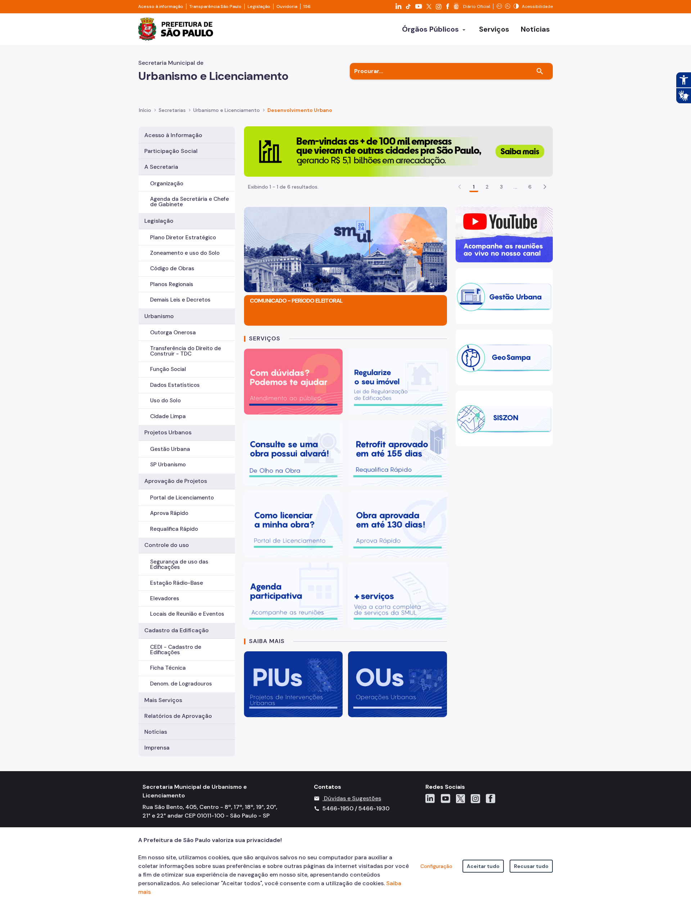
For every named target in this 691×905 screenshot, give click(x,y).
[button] (544, 187)
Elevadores (164, 598)
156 (307, 6)
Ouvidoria (286, 6)
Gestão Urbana (170, 449)
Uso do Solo (165, 400)
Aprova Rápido (169, 513)
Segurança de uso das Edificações (179, 564)
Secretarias (172, 110)
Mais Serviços (163, 700)
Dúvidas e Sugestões (352, 798)
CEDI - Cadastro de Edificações (175, 649)
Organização (166, 183)
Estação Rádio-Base (176, 583)
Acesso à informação (160, 6)
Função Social (168, 369)
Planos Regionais (171, 284)
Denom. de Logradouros (181, 683)
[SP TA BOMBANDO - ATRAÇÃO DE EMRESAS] (398, 151)
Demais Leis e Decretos (180, 299)
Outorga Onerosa (173, 332)
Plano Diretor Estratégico (183, 237)
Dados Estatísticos (175, 385)
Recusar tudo (531, 866)
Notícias (155, 732)
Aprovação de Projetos (175, 481)
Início (145, 110)
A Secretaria (161, 167)
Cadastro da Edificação (176, 630)
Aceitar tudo (483, 866)
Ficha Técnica (168, 667)
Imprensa (157, 747)
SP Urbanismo (168, 464)
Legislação (259, 6)
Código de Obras (172, 268)
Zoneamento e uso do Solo (185, 253)
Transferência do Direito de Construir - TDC (185, 351)
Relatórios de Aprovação (178, 716)
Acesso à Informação (173, 135)
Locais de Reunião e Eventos (187, 613)
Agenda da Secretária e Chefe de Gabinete (189, 201)
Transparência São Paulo (215, 6)
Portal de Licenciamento (182, 497)
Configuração (436, 866)
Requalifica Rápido (174, 529)
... (515, 187)
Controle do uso (166, 545)
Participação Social (171, 151)
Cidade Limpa (168, 416)
